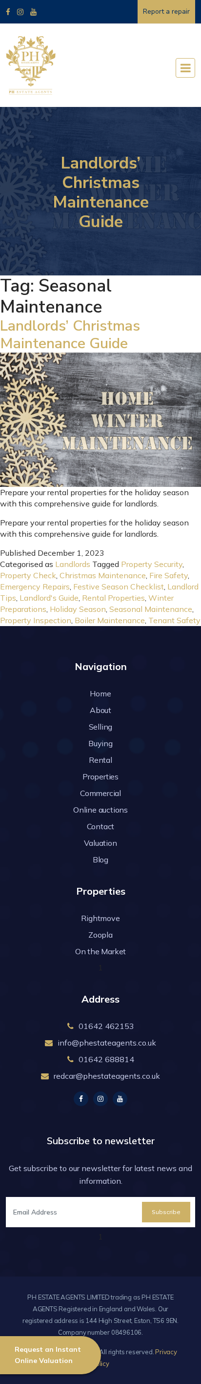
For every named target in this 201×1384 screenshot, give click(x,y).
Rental (100, 760)
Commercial (100, 793)
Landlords (72, 564)
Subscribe (166, 1212)
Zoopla (100, 935)
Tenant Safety (174, 620)
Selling (101, 727)
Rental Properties (113, 598)
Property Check (28, 575)
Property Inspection (35, 620)
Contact (101, 826)
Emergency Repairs (35, 586)
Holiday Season (78, 609)
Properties (100, 776)
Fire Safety (168, 575)
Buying (100, 743)
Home (100, 693)
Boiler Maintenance (110, 620)
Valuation (100, 843)
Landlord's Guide (49, 598)
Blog (100, 859)
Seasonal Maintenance (150, 609)
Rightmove (100, 918)
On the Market (100, 951)
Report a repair (166, 11)
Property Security (151, 564)
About (100, 710)
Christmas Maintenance (103, 575)
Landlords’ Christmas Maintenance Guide (70, 335)
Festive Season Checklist (118, 586)
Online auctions (100, 810)
